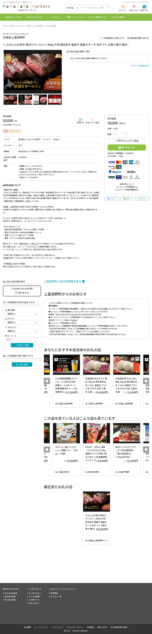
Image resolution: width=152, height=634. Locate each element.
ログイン (145, 2)
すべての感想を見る (141, 66)
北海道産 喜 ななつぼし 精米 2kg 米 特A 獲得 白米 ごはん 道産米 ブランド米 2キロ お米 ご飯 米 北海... (126, 385)
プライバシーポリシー (75, 627)
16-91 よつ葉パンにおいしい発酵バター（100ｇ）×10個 (66, 450)
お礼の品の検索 (11, 593)
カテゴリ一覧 (56, 597)
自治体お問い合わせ (139, 38)
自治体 (13, 17)
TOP (4, 26)
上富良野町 (38, 26)
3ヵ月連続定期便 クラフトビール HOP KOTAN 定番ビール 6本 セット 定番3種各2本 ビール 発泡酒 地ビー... (66, 385)
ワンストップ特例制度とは (126, 187)
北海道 (28, 26)
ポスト (143, 199)
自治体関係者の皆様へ (119, 627)
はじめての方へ (35, 593)
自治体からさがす (16, 26)
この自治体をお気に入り (113, 38)
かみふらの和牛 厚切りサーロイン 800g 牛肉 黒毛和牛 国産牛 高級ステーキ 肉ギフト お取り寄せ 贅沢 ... (96, 522)
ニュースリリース (41, 627)
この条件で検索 (22, 345)
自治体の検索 (10, 597)
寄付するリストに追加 (128, 141)
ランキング (55, 17)
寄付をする (128, 147)
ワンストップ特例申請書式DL (126, 190)
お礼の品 (34, 17)
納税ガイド (97, 17)
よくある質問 (117, 17)
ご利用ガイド (34, 600)
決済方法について (127, 184)
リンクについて (57, 627)
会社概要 (27, 627)
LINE (128, 199)
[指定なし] (22, 331)
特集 (76, 17)
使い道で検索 (22, 364)
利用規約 (90, 627)
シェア (112, 199)
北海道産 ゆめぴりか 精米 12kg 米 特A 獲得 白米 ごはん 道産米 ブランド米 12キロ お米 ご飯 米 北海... (96, 385)
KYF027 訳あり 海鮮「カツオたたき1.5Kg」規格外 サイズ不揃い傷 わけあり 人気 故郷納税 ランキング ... (97, 454)
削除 (106, 541)
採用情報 (54, 593)
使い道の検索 (10, 600)
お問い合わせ (34, 603)
